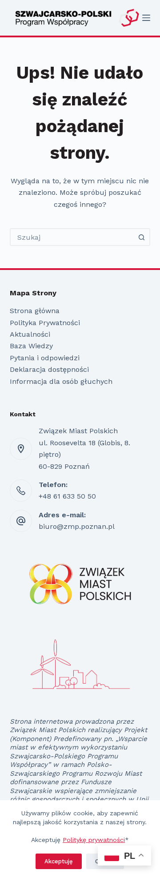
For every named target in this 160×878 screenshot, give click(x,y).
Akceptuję (58, 861)
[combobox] (72, 237)
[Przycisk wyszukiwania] (141, 237)
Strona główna (35, 310)
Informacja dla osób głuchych (61, 381)
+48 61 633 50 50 (67, 496)
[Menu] (146, 18)
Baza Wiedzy (31, 346)
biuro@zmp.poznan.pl (77, 526)
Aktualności (30, 334)
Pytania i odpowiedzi (45, 358)
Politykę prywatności (94, 839)
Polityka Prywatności (45, 322)
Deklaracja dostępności (49, 369)
